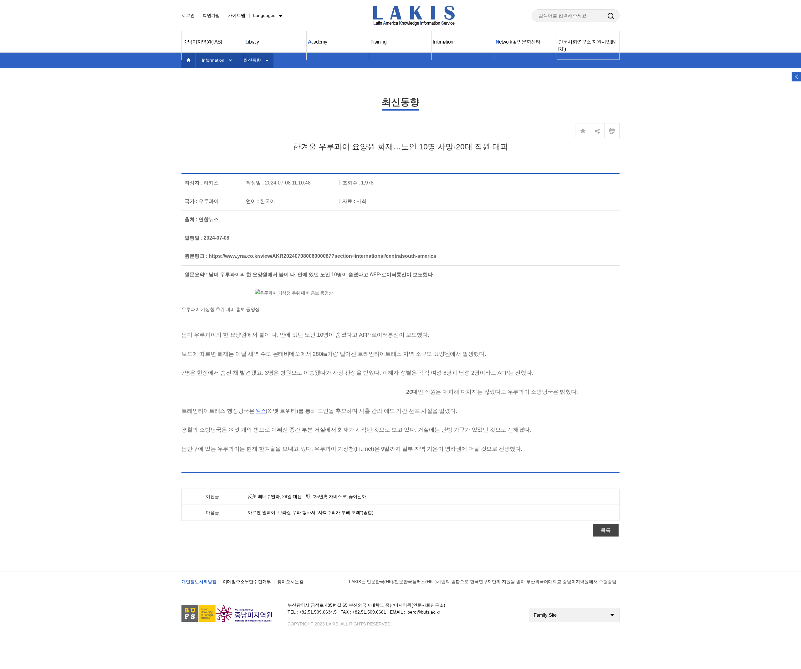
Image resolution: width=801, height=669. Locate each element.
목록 (606, 530)
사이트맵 (236, 15)
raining (378, 41)
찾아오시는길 (290, 581)
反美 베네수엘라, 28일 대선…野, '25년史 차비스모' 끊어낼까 (307, 496)
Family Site (545, 615)
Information (213, 60)
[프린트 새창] (612, 130)
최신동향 (252, 60)
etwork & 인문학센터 (518, 41)
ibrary (252, 41)
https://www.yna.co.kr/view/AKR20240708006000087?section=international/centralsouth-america (322, 256)
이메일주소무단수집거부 (247, 581)
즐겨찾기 (582, 130)
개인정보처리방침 (199, 581)
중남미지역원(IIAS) (202, 41)
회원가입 (211, 15)
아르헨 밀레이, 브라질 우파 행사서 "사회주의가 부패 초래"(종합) (311, 512)
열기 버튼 (796, 76)
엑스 (261, 410)
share (597, 130)
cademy (317, 41)
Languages (264, 15)
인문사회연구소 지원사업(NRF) (586, 45)
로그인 (188, 15)
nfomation (443, 41)
